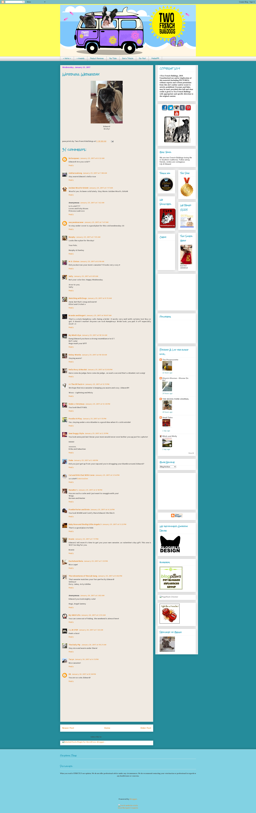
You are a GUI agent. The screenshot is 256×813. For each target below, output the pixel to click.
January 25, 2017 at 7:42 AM (92, 203)
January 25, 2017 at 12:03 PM (100, 369)
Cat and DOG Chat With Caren (82, 475)
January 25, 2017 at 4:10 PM (90, 490)
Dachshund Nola (76, 561)
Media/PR (155, 58)
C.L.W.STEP (73, 630)
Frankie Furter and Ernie (79, 509)
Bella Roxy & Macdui (78, 369)
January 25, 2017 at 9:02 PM (110, 576)
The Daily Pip (75, 645)
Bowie (71, 539)
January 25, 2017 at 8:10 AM (92, 261)
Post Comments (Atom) (112, 737)
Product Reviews (97, 58)
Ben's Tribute (127, 58)
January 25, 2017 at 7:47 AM (96, 222)
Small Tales (167, 417)
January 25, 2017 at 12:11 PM (97, 384)
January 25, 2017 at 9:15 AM (100, 298)
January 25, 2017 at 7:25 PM (96, 561)
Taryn (71, 659)
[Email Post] (111, 141)
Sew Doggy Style (76, 433)
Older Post (145, 728)
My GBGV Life (74, 615)
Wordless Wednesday (80, 74)
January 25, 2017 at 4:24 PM (102, 509)
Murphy (72, 237)
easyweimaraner (76, 222)
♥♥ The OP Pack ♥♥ (76, 384)
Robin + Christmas (77, 404)
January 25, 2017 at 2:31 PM (96, 433)
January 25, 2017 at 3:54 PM (107, 475)
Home (107, 728)
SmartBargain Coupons (128, 808)
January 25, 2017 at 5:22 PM (114, 524)
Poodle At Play (75, 418)
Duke (71, 460)
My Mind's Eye (75, 335)
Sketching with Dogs (78, 298)
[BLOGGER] (177, 517)
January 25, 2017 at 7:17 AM (101, 188)
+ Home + (67, 58)
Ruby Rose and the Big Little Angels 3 (85, 524)
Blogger (133, 799)
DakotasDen (82, 478)
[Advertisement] (176, 291)
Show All (191, 453)
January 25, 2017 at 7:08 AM (95, 173)
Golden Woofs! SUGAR (78, 188)
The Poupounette (170, 360)
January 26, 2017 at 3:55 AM (93, 615)
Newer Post (68, 728)
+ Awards (80, 58)
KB (70, 674)
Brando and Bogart (77, 315)
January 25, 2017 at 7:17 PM (86, 539)
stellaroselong (75, 173)
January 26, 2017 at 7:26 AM (91, 630)
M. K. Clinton (74, 261)
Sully (71, 276)
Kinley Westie (75, 355)
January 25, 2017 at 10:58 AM (94, 355)
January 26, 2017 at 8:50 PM (84, 674)
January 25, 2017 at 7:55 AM (88, 237)
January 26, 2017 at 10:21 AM (93, 645)
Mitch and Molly (169, 436)
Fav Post (142, 58)
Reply (71, 165)
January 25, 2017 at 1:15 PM (94, 418)
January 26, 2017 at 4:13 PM (87, 659)
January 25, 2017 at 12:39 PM (97, 404)
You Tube (113, 58)
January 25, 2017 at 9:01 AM (86, 276)
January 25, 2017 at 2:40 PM (86, 460)
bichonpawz (74, 158)
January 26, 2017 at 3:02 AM (92, 595)
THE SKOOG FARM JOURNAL (175, 399)
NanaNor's (73, 490)
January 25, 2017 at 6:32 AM (92, 158)
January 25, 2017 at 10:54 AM (94, 335)
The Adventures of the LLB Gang (83, 576)
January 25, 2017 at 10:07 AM (98, 315)
